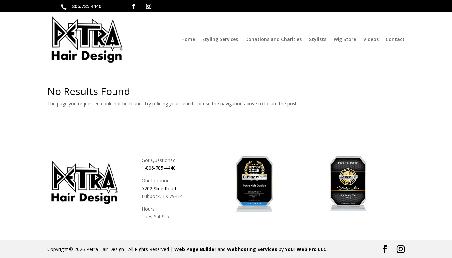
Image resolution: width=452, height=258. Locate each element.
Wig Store (345, 39)
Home (188, 39)
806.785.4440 (86, 6)
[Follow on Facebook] (133, 6)
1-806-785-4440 (159, 168)
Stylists (317, 39)
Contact (395, 39)
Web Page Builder (195, 249)
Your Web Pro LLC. (306, 249)
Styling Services (220, 39)
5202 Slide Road (159, 188)
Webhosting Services (252, 249)
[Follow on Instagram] (148, 6)
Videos (371, 39)
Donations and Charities (273, 39)
